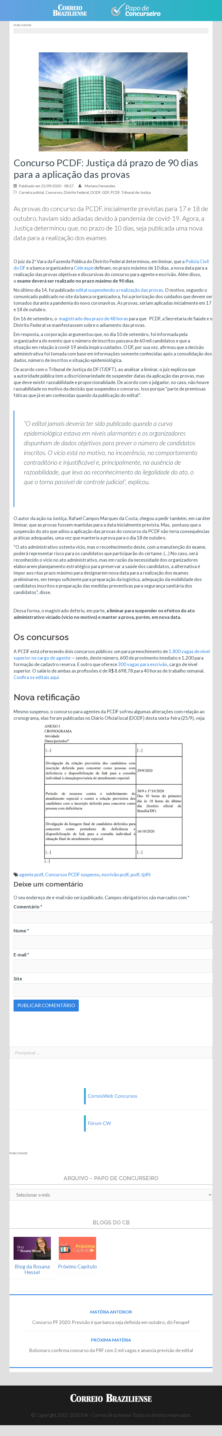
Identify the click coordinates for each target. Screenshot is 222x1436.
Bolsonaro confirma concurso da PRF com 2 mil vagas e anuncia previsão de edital (111, 1350)
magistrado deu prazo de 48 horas (93, 318)
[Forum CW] (111, 1123)
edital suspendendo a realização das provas (119, 290)
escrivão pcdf (115, 874)
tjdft (146, 874)
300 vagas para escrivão (142, 664)
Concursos (53, 192)
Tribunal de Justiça (136, 192)
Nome (21, 930)
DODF (95, 192)
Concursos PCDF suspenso (72, 874)
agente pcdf (31, 874)
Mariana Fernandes (100, 186)
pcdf (134, 874)
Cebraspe (83, 268)
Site (18, 979)
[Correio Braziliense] (74, 10)
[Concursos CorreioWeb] (111, 1096)
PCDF (115, 192)
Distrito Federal (76, 192)
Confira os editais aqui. (37, 677)
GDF (105, 192)
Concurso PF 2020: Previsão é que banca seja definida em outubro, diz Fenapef (111, 1322)
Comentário (28, 906)
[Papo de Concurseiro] (132, 10)
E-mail (21, 955)
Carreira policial (31, 192)
